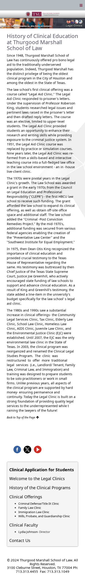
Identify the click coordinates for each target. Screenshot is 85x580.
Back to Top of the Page (21, 417)
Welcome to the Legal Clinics (37, 478)
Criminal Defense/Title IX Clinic (38, 503)
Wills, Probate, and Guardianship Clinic (44, 516)
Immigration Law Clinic (33, 512)
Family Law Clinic (29, 508)
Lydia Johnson (28, 532)
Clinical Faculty (23, 525)
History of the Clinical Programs (39, 487)
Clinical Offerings (25, 496)
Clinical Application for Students (41, 469)
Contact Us (19, 540)
